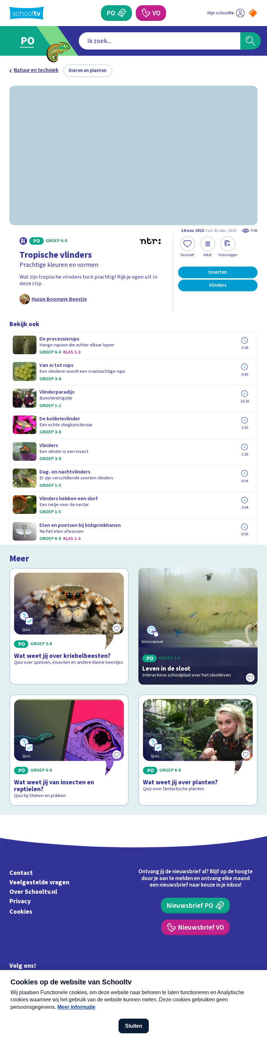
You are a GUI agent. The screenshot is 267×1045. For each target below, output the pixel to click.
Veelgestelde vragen (39, 882)
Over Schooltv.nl (33, 891)
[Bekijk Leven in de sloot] (197, 626)
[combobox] (159, 41)
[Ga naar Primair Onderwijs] (31, 41)
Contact (21, 873)
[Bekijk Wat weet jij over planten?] (197, 750)
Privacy (20, 901)
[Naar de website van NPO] (252, 12)
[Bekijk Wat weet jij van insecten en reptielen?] (68, 750)
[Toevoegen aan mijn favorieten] (250, 677)
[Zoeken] (250, 41)
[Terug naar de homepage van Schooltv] (26, 13)
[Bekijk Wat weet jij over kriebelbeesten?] (68, 626)
